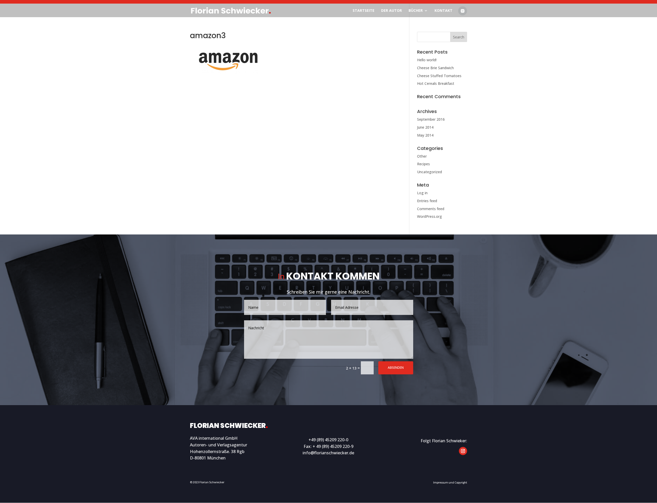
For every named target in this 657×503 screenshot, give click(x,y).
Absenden (396, 367)
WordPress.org (429, 216)
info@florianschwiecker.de (328, 453)
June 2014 (425, 127)
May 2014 (425, 135)
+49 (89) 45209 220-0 (328, 440)
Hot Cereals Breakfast (435, 83)
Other (422, 156)
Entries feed (427, 200)
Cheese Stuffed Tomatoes (439, 75)
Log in (422, 192)
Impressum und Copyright (450, 482)
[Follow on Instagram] (463, 451)
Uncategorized (429, 171)
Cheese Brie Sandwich (435, 67)
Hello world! (427, 59)
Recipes (423, 163)
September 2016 (431, 119)
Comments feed (430, 208)
